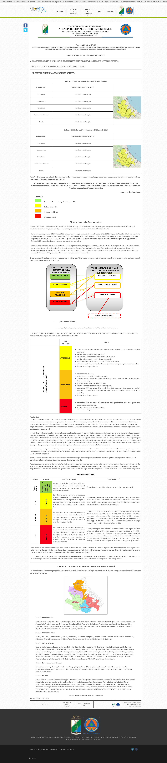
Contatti (110, 11)
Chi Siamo (59, 11)
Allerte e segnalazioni (88, 12)
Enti (99, 11)
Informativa (157, 1)
